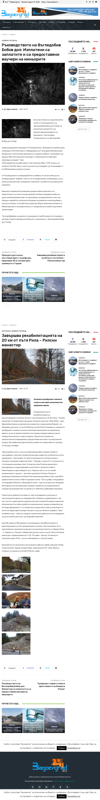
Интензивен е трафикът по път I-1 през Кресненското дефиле (12, 297)
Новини (12, 34)
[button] (95, 24)
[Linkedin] (46, 787)
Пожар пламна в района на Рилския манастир (54, 299)
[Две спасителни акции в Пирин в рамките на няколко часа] (72, 108)
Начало (5, 34)
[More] (56, 239)
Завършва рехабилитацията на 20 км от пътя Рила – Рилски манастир (51, 258)
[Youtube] (96, 2)
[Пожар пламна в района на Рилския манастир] (54, 289)
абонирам (94, 48)
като (73, 48)
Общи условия (30, 798)
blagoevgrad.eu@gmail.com (64, 781)
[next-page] (7, 306)
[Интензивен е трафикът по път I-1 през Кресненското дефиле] (12, 289)
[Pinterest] (53, 787)
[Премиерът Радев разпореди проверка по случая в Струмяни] (72, 119)
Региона (13, 40)
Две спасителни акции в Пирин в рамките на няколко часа (88, 109)
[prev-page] (3, 306)
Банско (82, 105)
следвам (83, 48)
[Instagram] (89, 2)
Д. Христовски (10, 109)
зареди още (82, 129)
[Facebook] (86, 2)
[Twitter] (93, 2)
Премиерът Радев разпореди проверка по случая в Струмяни (88, 120)
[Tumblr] (60, 787)
